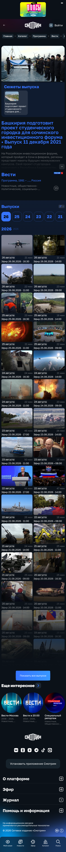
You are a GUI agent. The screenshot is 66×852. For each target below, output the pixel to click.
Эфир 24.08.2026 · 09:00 (48, 405)
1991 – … (24, 180)
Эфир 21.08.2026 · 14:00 (15, 549)
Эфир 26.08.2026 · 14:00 (47, 261)
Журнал (11, 799)
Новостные (8, 185)
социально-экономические (19, 190)
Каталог (22, 36)
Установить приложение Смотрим (33, 763)
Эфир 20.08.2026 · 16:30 (47, 578)
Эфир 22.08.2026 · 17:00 (15, 492)
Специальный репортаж (53, 716)
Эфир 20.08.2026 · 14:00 (15, 607)
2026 (15, 228)
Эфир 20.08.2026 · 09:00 (15, 636)
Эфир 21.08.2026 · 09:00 (15, 578)
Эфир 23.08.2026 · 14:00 (47, 434)
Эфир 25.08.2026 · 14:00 (47, 319)
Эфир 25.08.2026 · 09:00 (48, 347)
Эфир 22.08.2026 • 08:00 (48, 521)
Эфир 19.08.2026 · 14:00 (15, 665)
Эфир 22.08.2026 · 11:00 (15, 521)
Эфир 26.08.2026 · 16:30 (15, 261)
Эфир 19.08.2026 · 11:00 (47, 665)
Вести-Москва (9, 715)
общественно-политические (19, 187)
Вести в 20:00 (31, 715)
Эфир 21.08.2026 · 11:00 (47, 549)
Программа (39, 36)
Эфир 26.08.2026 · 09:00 (48, 290)
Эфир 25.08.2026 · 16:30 (15, 319)
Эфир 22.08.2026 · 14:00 (47, 492)
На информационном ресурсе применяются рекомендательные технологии (26, 824)
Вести (55, 36)
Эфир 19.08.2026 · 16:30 (47, 636)
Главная (7, 36)
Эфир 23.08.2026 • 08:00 (48, 463)
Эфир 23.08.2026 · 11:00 (15, 463)
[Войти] (51, 25)
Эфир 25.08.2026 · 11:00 (15, 347)
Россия (36, 180)
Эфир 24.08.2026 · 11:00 (15, 405)
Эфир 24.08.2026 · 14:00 (47, 376)
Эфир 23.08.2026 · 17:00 (15, 434)
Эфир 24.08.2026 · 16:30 (15, 376)
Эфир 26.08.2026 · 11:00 (15, 290)
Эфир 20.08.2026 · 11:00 (47, 607)
